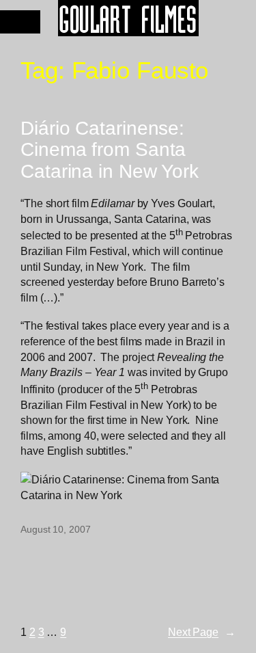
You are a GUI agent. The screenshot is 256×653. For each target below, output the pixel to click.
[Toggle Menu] (20, 22)
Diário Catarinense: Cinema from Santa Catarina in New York (109, 150)
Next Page (202, 632)
